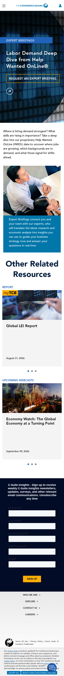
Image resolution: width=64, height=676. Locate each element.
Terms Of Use (21, 641)
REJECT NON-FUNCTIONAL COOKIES (39, 672)
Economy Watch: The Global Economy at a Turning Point (31, 421)
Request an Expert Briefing (32, 78)
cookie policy (9, 661)
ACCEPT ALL (14, 672)
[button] (28, 371)
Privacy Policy (13, 651)
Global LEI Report (21, 326)
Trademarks (28, 644)
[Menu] (3, 6)
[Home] (32, 5)
